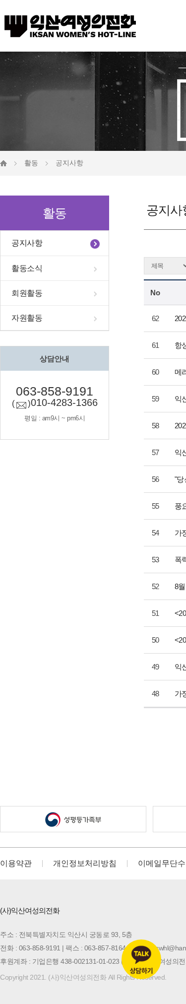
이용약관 (16, 863)
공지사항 (26, 243)
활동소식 (26, 268)
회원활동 (26, 293)
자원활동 (26, 318)
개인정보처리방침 (85, 863)
